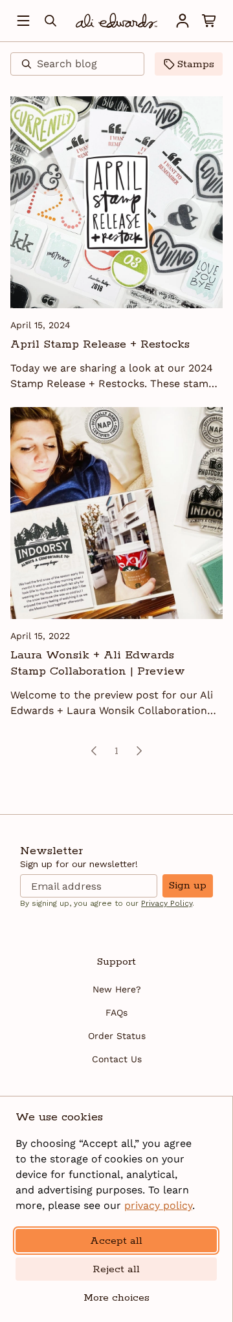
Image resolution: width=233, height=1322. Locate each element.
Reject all (116, 1269)
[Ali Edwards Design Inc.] (116, 20)
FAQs (116, 1012)
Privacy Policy (166, 903)
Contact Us (117, 1059)
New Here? (117, 989)
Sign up (187, 885)
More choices (116, 1298)
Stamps (195, 64)
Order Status (117, 1036)
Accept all (116, 1241)
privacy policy (158, 1205)
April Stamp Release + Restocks (100, 344)
